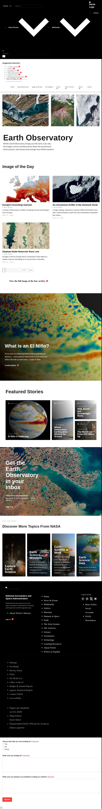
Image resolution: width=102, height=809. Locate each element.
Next (30, 270)
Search (89, 87)
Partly (7, 749)
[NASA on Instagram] (87, 598)
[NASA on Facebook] (82, 598)
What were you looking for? (15, 756)
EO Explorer (49, 87)
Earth (12, 87)
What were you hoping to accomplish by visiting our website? (28, 777)
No (6, 747)
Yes (6, 744)
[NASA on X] (91, 598)
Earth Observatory (23, 87)
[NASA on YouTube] (95, 598)
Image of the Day (37, 87)
